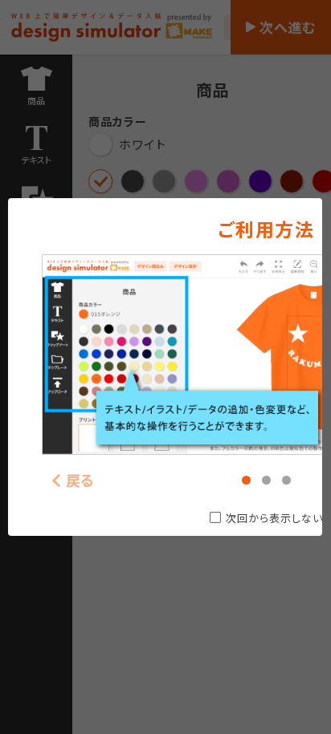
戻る (81, 480)
